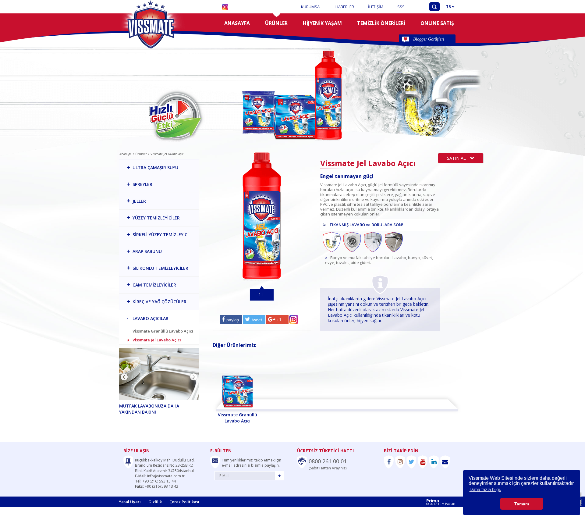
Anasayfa (125, 154)
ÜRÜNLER (276, 23)
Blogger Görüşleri (428, 39)
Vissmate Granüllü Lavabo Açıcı (163, 331)
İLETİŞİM (375, 6)
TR (449, 6)
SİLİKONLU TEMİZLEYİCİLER (157, 268)
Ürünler (141, 154)
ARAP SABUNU (144, 251)
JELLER (136, 201)
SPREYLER (139, 184)
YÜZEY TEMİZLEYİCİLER (153, 217)
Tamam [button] (521, 503)
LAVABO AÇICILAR (147, 318)
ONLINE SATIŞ (437, 23)
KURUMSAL (311, 6)
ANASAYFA (237, 23)
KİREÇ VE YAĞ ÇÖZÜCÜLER (156, 301)
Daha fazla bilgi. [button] (485, 489)
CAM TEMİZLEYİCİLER (151, 284)
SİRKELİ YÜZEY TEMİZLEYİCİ (157, 234)
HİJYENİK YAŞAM (322, 23)
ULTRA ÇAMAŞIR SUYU (152, 167)
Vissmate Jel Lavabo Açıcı (157, 340)
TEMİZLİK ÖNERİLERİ (381, 23)
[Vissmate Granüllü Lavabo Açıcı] (237, 381)
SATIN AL (457, 158)
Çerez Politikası (184, 501)
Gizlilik (155, 501)
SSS (401, 6)
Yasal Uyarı (130, 501)
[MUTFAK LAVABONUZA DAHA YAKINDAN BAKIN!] (159, 374)
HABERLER (344, 6)
